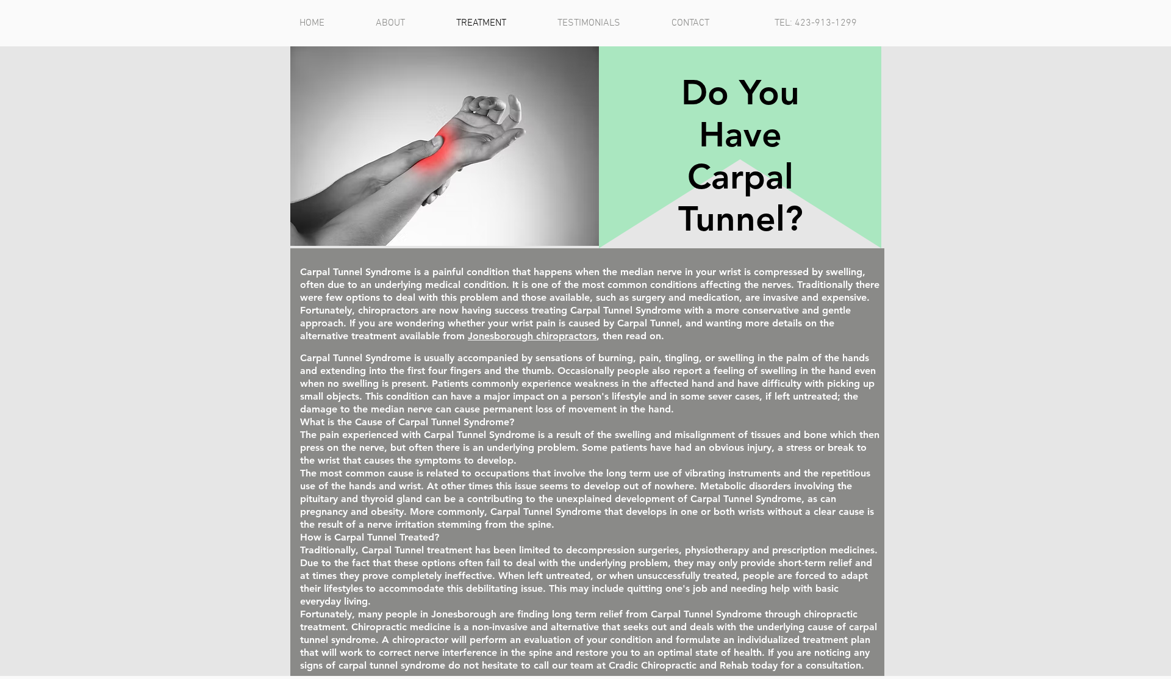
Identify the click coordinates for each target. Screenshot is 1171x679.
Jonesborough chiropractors (532, 336)
